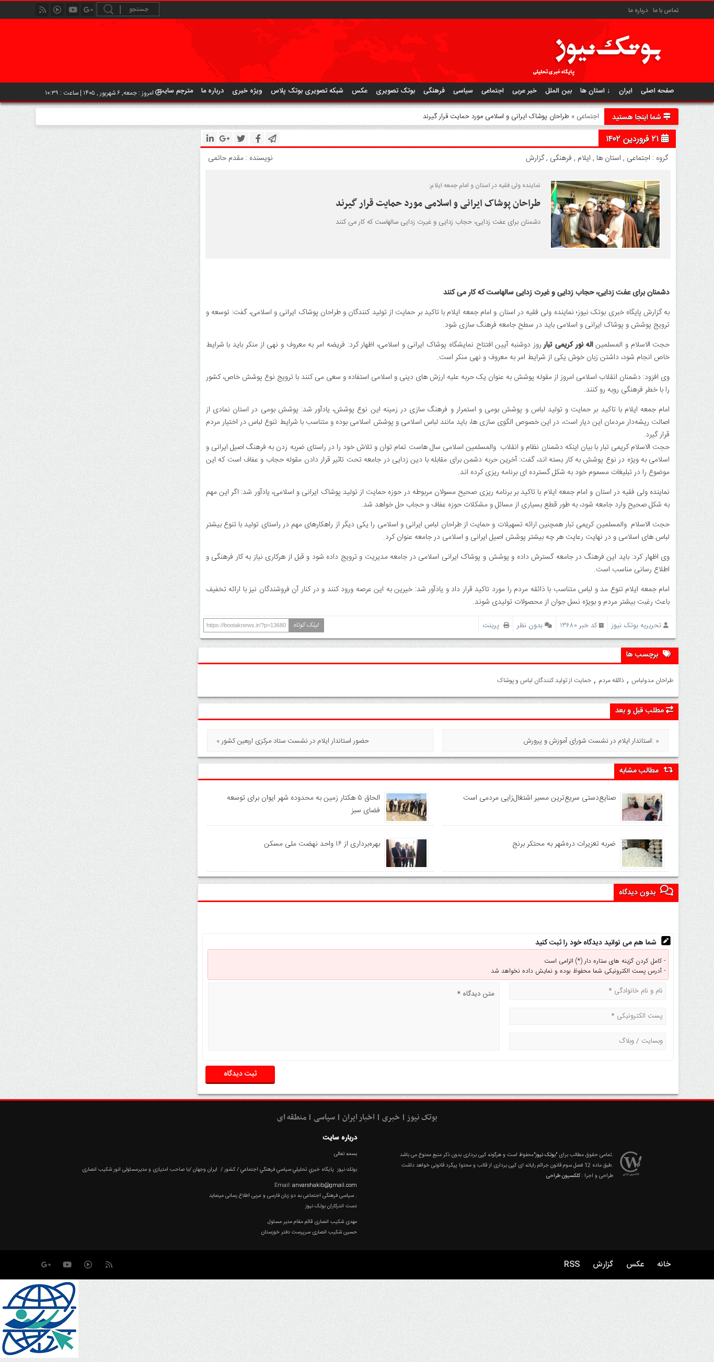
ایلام (584, 158)
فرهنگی (434, 91)
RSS (572, 1264)
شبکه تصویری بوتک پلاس (307, 91)
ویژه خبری (247, 91)
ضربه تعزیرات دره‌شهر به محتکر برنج (563, 844)
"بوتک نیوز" (545, 1155)
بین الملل (558, 91)
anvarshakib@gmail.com (324, 1185)
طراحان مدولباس (652, 680)
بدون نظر (530, 625)
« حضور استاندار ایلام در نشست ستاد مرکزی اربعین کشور (292, 741)
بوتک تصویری (395, 91)
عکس (359, 91)
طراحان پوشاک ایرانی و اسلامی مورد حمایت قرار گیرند (436, 203)
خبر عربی (524, 91)
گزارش (535, 158)
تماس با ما (665, 10)
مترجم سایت (175, 91)
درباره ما (638, 10)
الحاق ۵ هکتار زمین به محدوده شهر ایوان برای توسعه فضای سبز (303, 804)
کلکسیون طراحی (563, 1176)
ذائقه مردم (611, 680)
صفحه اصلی (657, 91)
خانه (664, 1264)
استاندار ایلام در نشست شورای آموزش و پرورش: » (591, 741)
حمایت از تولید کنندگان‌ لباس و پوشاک (544, 680)
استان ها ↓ (595, 91)
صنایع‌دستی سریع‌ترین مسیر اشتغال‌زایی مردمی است (539, 798)
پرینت (492, 625)
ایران (625, 91)
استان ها (608, 158)
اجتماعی (492, 91)
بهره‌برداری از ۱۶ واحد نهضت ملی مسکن (321, 844)
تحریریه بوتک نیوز (636, 625)
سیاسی (463, 91)
